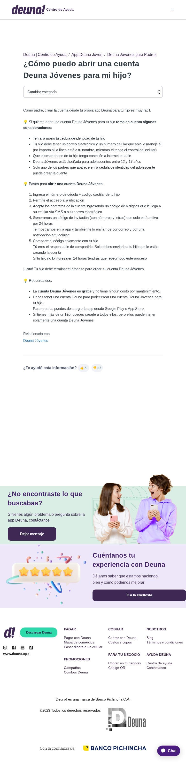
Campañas (72, 668)
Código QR (116, 668)
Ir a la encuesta (139, 595)
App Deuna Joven (86, 54)
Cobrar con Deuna (122, 638)
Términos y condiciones (165, 642)
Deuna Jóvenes (35, 340)
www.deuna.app (16, 654)
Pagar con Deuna (77, 638)
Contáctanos (156, 668)
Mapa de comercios (79, 642)
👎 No (97, 368)
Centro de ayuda (159, 663)
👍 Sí (83, 368)
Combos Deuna (76, 672)
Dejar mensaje (32, 534)
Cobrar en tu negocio (124, 663)
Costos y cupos (120, 642)
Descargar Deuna (39, 632)
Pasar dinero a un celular (83, 647)
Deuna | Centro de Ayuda (45, 54)
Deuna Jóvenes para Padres (131, 54)
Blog (150, 638)
